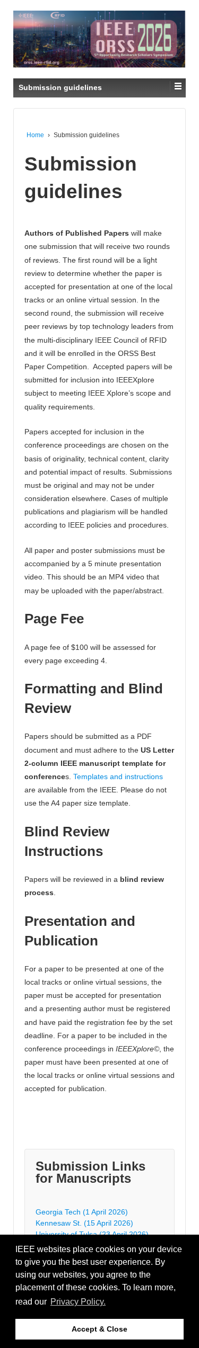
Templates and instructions (118, 776)
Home (35, 135)
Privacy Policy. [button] (78, 1301)
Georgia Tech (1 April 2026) (82, 1212)
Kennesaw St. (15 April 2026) (84, 1223)
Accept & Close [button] (99, 1329)
